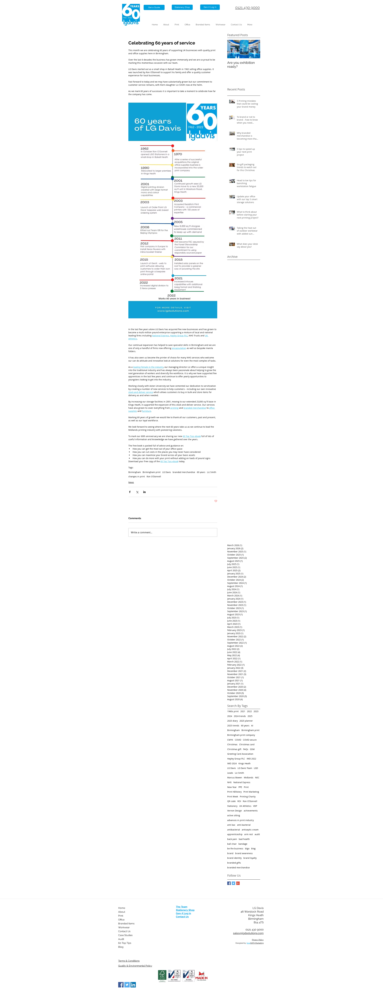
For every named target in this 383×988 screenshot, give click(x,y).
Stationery (232, 806)
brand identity (234, 858)
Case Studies (125, 935)
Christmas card (246, 744)
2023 (256, 711)
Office (121, 919)
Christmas (232, 744)
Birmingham (134, 472)
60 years (201, 472)
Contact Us (124, 931)
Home (121, 908)
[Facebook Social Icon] (121, 984)
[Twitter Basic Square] (233, 883)
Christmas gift (234, 749)
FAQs (245, 749)
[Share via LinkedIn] (144, 491)
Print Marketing (251, 791)
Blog (120, 946)
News (131, 482)
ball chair (232, 843)
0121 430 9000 (247, 7)
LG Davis (166, 472)
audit (257, 834)
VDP (255, 806)
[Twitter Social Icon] (127, 984)
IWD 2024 (232, 763)
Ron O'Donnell (154, 476)
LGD (256, 768)
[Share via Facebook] (129, 491)
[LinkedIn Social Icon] (133, 984)
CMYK (230, 739)
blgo (247, 848)
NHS (229, 782)
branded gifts (234, 862)
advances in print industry (240, 820)
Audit (121, 939)
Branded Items (126, 923)
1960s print (233, 711)
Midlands (248, 777)
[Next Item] (255, 49)
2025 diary (232, 720)
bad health (244, 839)
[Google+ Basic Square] (238, 883)
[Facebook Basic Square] (229, 883)
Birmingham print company (241, 735)
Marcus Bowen (234, 777)
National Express (241, 782)
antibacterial (233, 829)
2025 (250, 716)
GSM (252, 749)
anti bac (231, 824)
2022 (249, 711)
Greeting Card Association (240, 753)
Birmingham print (152, 472)
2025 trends (233, 725)
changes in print (136, 476)
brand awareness (244, 853)
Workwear (124, 927)
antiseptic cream (250, 829)
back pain (232, 839)
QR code (231, 801)
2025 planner (246, 720)
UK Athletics (245, 806)
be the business (235, 848)
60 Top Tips (124, 943)
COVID (238, 739)
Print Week (232, 796)
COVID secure (250, 739)
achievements (251, 810)
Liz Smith (211, 472)
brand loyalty (250, 858)
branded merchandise (184, 472)
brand (230, 853)
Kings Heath (244, 763)
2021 (242, 711)
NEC (257, 777)
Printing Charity (248, 796)
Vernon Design (234, 810)
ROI (239, 801)
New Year (232, 787)
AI (252, 725)
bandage (242, 843)
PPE (240, 787)
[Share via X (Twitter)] (137, 491)
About (121, 911)
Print (246, 787)
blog (253, 848)
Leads (230, 772)
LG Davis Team (245, 768)
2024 (229, 716)
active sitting (233, 815)
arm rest (248, 834)
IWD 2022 (251, 758)
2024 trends (240, 716)
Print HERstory (234, 791)
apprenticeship (235, 834)
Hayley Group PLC (236, 758)
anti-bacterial (244, 824)
